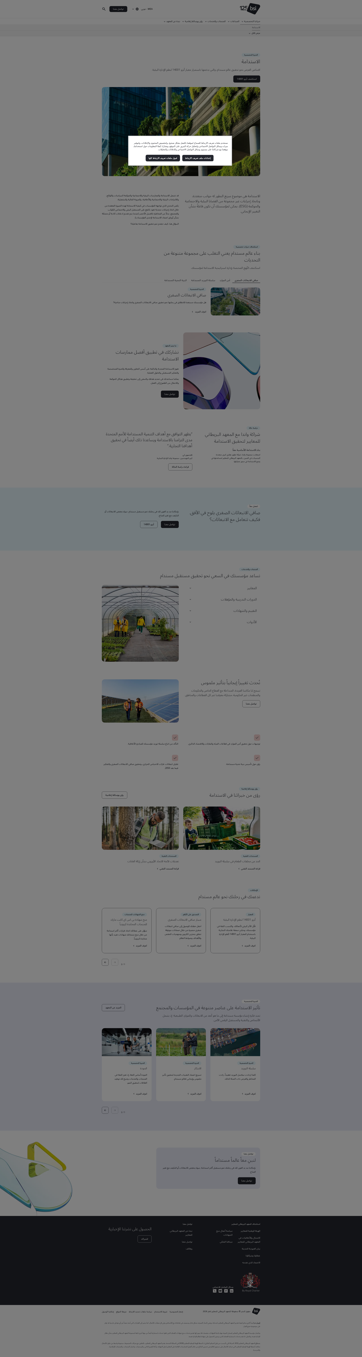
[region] (180, 151)
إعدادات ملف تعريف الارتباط (198, 158)
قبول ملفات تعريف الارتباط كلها (163, 158)
